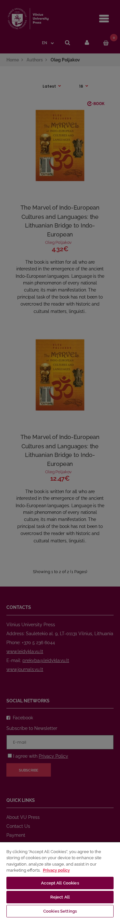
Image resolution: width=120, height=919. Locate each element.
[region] (60, 880)
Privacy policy (56, 870)
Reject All (60, 897)
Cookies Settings (60, 911)
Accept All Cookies (60, 883)
